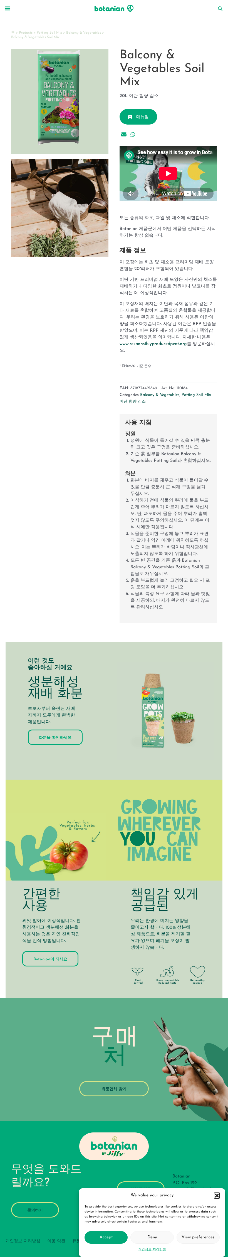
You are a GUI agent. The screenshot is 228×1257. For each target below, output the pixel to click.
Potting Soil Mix (49, 32)
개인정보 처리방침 (152, 1249)
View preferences (198, 1237)
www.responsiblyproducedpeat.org (153, 344)
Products (26, 32)
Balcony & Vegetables (83, 32)
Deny (152, 1237)
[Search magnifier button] (220, 8)
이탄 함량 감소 (133, 402)
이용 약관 (56, 1241)
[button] (217, 1195)
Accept (106, 1237)
